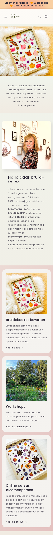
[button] (6, 16)
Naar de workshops (17, 426)
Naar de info (13, 347)
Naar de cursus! (15, 521)
